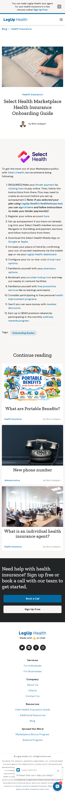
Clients (32, 690)
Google (12, 241)
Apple (24, 241)
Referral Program (33, 740)
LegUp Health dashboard (41, 254)
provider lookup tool (39, 277)
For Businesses (32, 671)
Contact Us (32, 696)
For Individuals (32, 665)
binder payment (45, 184)
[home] (14, 19)
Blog (4, 29)
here (46, 216)
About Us (32, 684)
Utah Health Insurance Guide (32, 709)
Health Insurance (21, 29)
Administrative (12, 480)
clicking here (16, 188)
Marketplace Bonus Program (32, 734)
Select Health (16, 172)
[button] (61, 20)
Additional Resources (32, 715)
